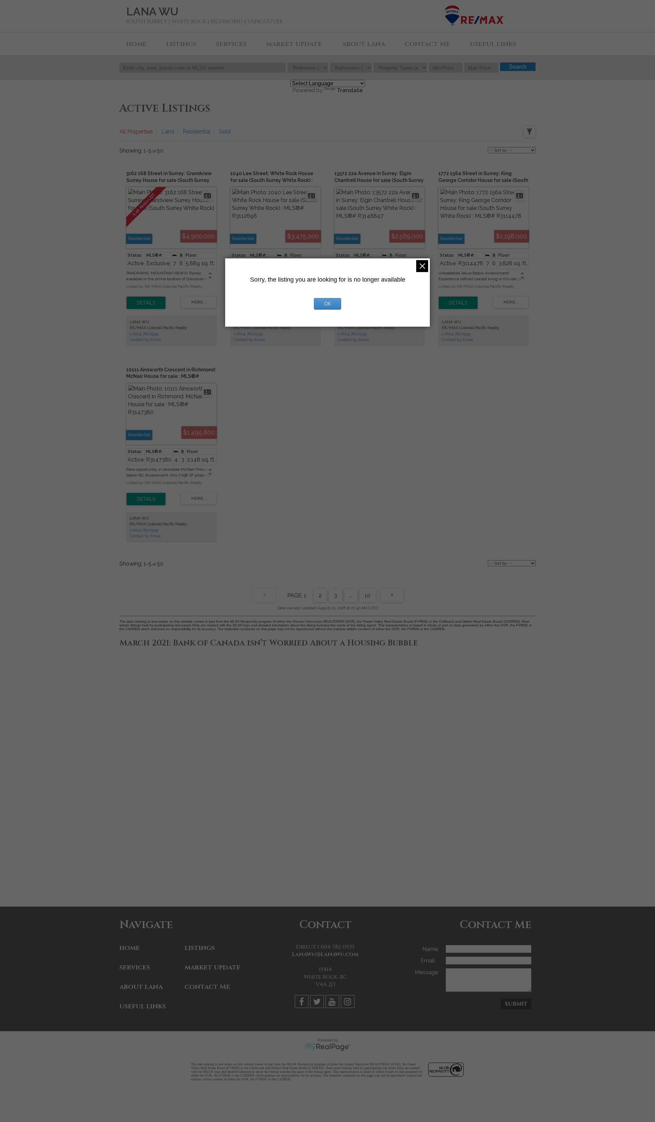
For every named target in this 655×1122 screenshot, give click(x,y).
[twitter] (317, 1002)
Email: (429, 960)
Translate (350, 90)
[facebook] (302, 1002)
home (136, 43)
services (231, 43)
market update (294, 43)
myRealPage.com (328, 1047)
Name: (430, 949)
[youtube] (333, 1002)
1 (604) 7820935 (144, 333)
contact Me (427, 43)
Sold (225, 131)
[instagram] (348, 1002)
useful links (493, 43)
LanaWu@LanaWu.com (325, 954)
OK (327, 304)
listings (181, 43)
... (350, 595)
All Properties (136, 131)
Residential (196, 131)
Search (517, 67)
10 (367, 595)
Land (167, 131)
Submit (516, 1004)
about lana (363, 43)
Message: (427, 972)
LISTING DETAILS (146, 303)
